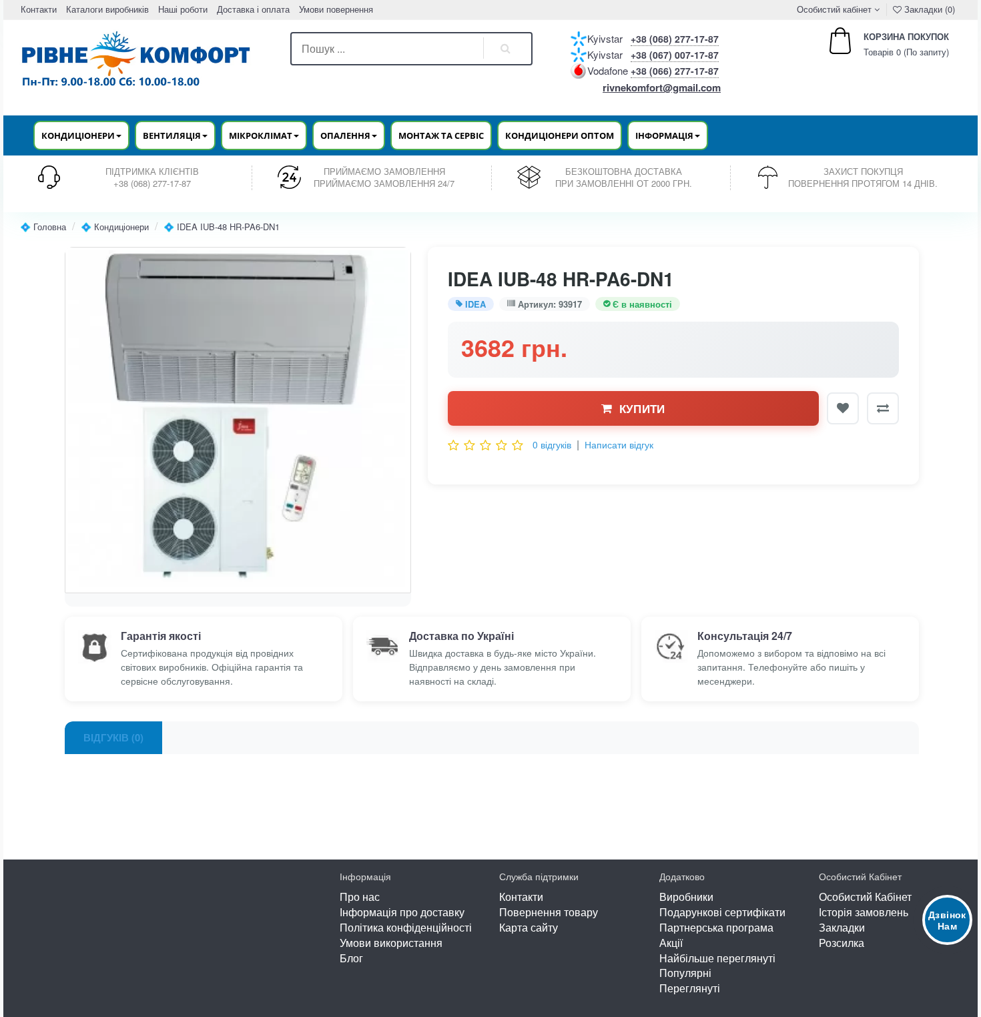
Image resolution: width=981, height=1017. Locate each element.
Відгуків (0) (113, 737)
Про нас (360, 896)
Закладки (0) (928, 9)
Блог (351, 958)
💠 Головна (43, 226)
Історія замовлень (863, 912)
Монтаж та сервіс (441, 135)
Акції (671, 942)
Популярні (685, 972)
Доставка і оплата (253, 9)
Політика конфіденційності (406, 927)
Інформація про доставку (402, 912)
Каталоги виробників (107, 9)
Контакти (39, 9)
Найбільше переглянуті (717, 958)
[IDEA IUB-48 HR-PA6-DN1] (238, 420)
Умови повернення (336, 9)
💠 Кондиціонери (115, 226)
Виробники (686, 896)
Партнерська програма (716, 927)
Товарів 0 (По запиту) (892, 44)
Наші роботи (183, 9)
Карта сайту (528, 927)
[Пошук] (506, 48)
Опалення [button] (345, 135)
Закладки (842, 927)
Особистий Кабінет (865, 896)
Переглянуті (689, 988)
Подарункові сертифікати (722, 912)
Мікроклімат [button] (260, 135)
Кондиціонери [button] (78, 135)
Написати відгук (619, 444)
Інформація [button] (664, 135)
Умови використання (391, 942)
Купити (642, 408)
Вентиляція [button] (172, 135)
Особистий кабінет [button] (833, 9)
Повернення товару (548, 912)
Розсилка (841, 942)
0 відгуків (552, 444)
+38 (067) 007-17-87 (675, 54)
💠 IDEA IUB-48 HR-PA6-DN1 (222, 226)
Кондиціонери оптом (559, 135)
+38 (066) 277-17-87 (675, 70)
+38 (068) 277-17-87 (675, 38)
